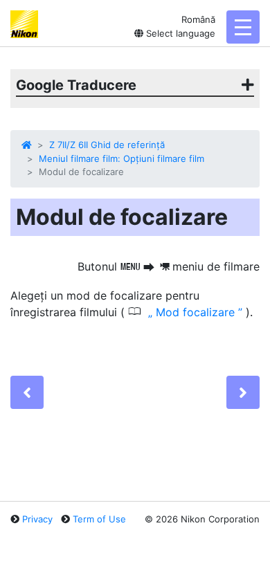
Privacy (37, 518)
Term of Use (99, 518)
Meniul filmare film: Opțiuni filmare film (121, 158)
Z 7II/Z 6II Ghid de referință (107, 144)
